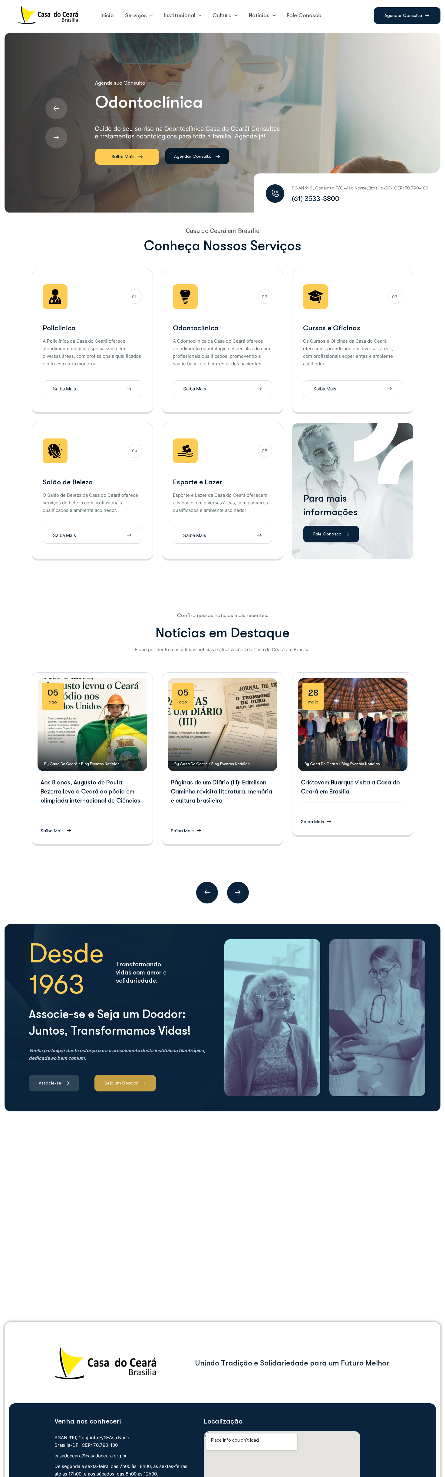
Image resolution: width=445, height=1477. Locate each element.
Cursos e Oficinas (331, 328)
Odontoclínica (196, 328)
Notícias (112, 763)
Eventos (97, 763)
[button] (207, 892)
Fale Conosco (327, 534)
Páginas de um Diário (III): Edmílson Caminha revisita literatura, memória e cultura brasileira (221, 791)
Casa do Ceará (63, 763)
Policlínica (59, 328)
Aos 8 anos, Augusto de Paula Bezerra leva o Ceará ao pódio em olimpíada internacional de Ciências (90, 791)
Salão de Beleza (68, 482)
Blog (85, 763)
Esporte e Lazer (197, 482)
